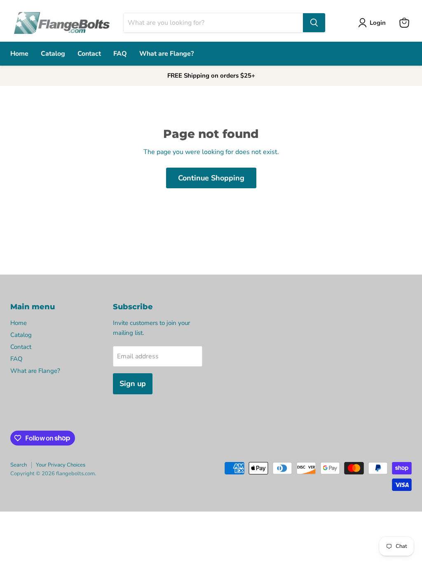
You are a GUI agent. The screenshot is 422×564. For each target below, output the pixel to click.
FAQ (120, 53)
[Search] (314, 22)
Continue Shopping (211, 178)
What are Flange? (166, 53)
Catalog (53, 53)
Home (19, 53)
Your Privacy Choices (60, 465)
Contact (89, 53)
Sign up (133, 384)
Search (18, 465)
